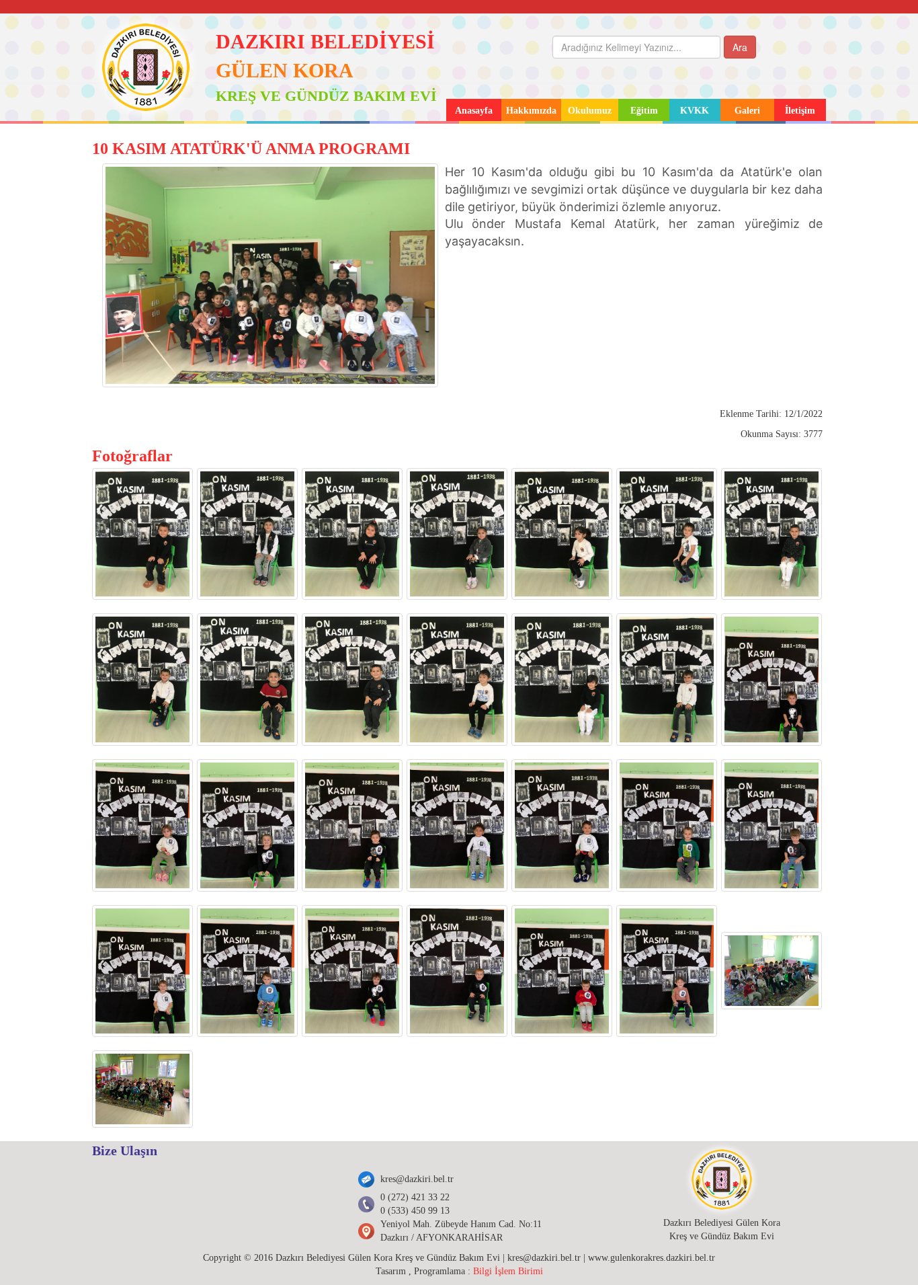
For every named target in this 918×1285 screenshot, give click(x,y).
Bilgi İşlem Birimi (508, 1271)
